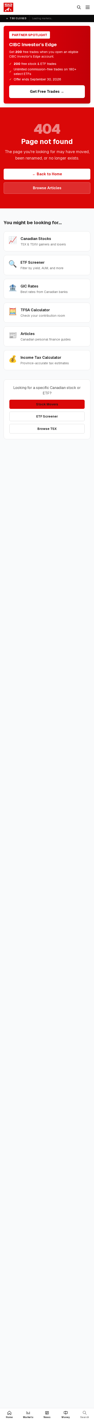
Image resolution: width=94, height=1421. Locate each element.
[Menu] (87, 7)
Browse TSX (47, 429)
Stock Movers (47, 404)
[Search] (79, 7)
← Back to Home (47, 174)
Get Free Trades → (47, 91)
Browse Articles (47, 188)
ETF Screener (47, 416)
